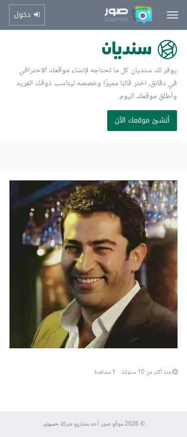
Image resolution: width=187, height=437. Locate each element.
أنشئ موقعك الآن (142, 120)
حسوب (51, 424)
